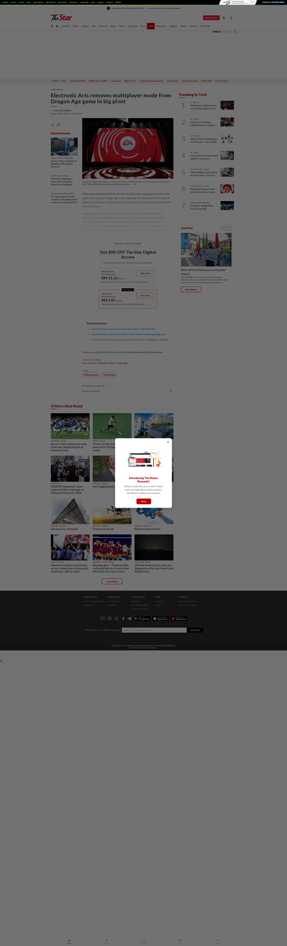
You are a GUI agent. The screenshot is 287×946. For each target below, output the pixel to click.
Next (143, 501)
